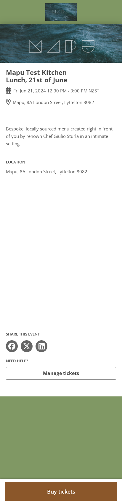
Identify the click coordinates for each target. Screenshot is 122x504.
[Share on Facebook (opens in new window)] (12, 346)
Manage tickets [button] (61, 373)
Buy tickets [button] (61, 491)
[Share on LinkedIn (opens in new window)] (41, 346)
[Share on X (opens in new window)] (27, 346)
